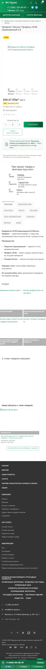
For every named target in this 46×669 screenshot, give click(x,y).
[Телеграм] (32, 7)
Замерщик (40, 662)
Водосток (19, 598)
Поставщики (6, 551)
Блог (3, 548)
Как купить (8, 210)
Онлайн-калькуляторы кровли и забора (19, 483)
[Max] (36, 7)
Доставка (34, 210)
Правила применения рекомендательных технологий (20, 568)
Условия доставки (8, 530)
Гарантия (30, 216)
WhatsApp (23, 632)
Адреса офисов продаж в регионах (14, 512)
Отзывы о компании (8, 505)
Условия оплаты (7, 527)
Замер (18, 222)
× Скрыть (40, 659)
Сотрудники (6, 516)
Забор (28, 598)
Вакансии (5, 502)
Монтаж (7, 222)
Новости (4, 499)
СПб (17, 10)
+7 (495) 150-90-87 (16, 7)
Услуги (5, 479)
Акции (4, 488)
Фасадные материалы (13, 595)
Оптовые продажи (8, 554)
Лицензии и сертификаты (10, 509)
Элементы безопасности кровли (23, 588)
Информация (7, 543)
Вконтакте (11, 632)
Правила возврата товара (10, 537)
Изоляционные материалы (23, 591)
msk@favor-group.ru (12, 609)
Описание (8, 204)
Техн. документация (12, 216)
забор (33, 143)
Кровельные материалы (13, 582)
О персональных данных (10, 561)
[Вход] (36, 2)
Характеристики (25, 204)
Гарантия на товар (8, 533)
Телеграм (17, 632)
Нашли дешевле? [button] (11, 110)
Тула (22, 10)
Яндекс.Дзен (34, 632)
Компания (6, 494)
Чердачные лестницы (34, 582)
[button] (5, 124)
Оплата (21, 210)
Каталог (5, 466)
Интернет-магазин (11, 15)
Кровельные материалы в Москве (13, 644)
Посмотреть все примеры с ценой (23, 448)
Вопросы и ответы (8, 558)
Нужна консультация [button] (13, 132)
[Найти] (30, 2)
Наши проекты (8, 474)
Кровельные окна (23, 585)
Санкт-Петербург (10, 619)
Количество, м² (13, 120)
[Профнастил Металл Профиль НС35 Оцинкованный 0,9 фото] (23, 61)
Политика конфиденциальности (12, 565)
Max (28, 632)
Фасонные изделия (34, 595)
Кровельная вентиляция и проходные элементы (19, 578)
